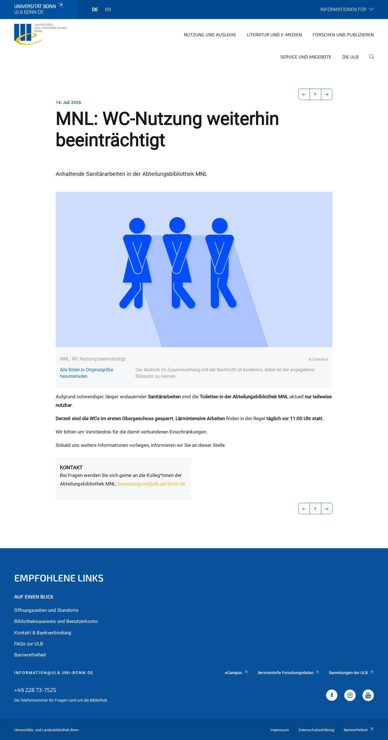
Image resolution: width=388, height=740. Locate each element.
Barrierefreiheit (30, 655)
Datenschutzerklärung (316, 730)
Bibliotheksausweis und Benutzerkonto (56, 621)
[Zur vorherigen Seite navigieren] (304, 94)
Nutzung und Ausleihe (210, 34)
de (95, 9)
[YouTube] (368, 696)
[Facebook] (331, 696)
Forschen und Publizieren (343, 34)
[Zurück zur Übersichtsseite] (315, 94)
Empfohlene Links (59, 577)
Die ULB (350, 56)
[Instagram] (350, 696)
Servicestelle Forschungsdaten (286, 672)
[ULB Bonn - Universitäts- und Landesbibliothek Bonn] (40, 34)
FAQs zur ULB (28, 644)
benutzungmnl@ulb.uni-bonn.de (151, 484)
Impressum (279, 730)
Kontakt (71, 467)
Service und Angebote (305, 56)
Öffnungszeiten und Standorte (46, 610)
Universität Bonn (35, 6)
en (108, 9)
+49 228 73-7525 (35, 689)
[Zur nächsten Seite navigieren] (327, 94)
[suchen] (369, 60)
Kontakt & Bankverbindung (42, 632)
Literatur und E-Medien (274, 34)
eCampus (233, 672)
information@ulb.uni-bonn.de (53, 672)
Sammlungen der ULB (348, 672)
